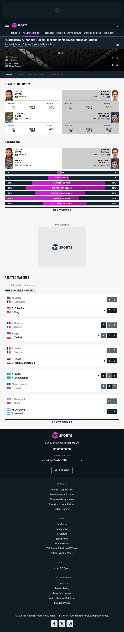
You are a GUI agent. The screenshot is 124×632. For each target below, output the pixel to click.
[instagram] (70, 623)
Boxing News (62, 538)
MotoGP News (62, 543)
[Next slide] (118, 33)
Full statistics (62, 210)
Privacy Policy (62, 588)
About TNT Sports (62, 568)
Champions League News (62, 499)
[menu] (116, 25)
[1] (54, 449)
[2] (58, 449)
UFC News (62, 533)
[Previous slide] (6, 33)
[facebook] (54, 623)
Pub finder (62, 524)
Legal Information (62, 593)
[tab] (9, 74)
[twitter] (62, 623)
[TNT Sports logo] (19, 25)
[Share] (117, 45)
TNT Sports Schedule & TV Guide (62, 548)
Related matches (62, 422)
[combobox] (62, 460)
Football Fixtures (62, 509)
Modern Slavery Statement (62, 598)
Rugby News (62, 529)
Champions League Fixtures (62, 504)
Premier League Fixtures (62, 494)
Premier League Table (62, 489)
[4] (66, 449)
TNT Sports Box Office (62, 553)
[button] (7, 25)
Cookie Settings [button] (62, 602)
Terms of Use (62, 583)
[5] (70, 449)
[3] (62, 449)
